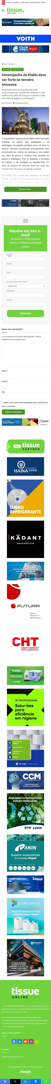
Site (3, 392)
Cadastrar (25, 313)
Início (5, 64)
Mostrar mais (25, 189)
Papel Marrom (17, 69)
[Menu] (3, 11)
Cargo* (9, 300)
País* (8, 273)
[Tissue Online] (15, 10)
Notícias (12, 64)
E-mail (5, 381)
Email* (9, 264)
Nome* (9, 254)
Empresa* (10, 291)
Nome (5, 371)
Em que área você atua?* (17, 281)
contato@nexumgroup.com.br (12, 1057)
